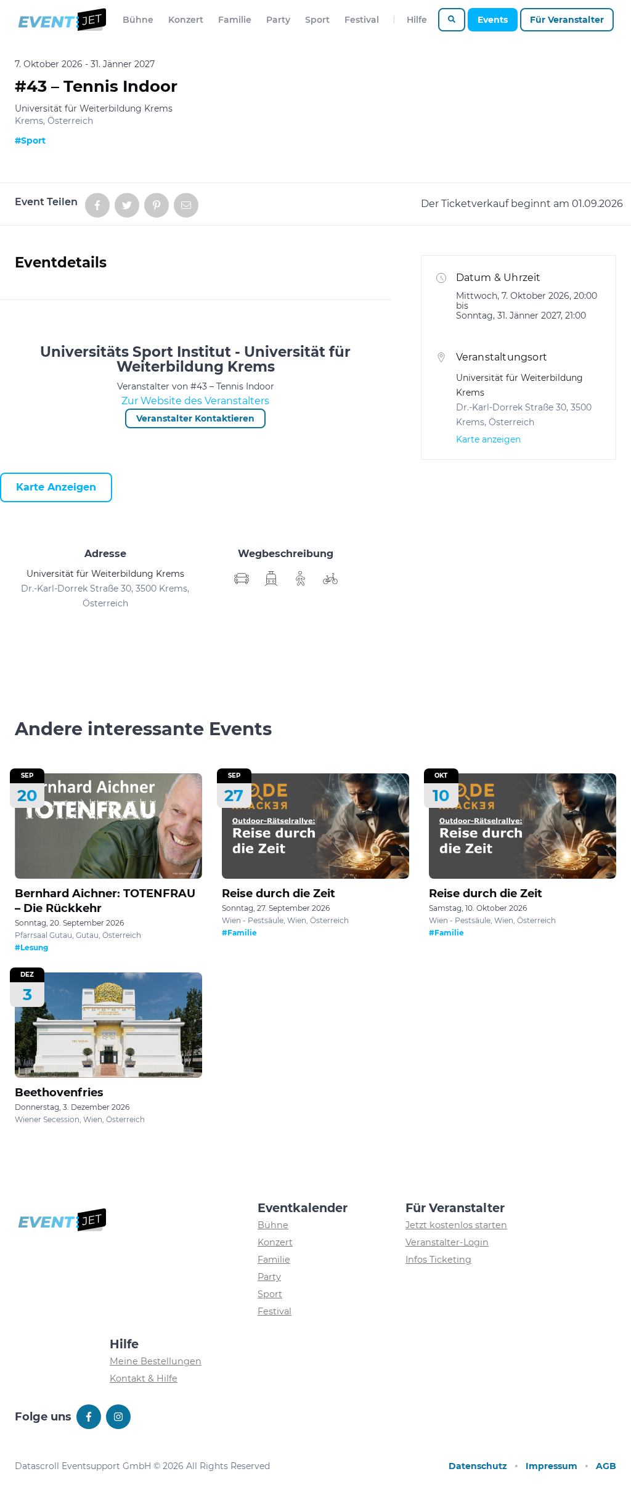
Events (493, 19)
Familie (234, 19)
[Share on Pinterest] (156, 205)
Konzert (185, 19)
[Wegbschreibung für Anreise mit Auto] (271, 578)
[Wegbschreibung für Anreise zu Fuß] (300, 578)
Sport (317, 19)
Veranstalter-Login (447, 1242)
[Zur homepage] (61, 19)
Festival (361, 19)
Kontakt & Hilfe (143, 1378)
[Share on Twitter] (127, 205)
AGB (606, 1466)
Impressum (551, 1466)
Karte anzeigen (56, 487)
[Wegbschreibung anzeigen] (241, 578)
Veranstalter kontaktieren (195, 418)
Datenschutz (478, 1466)
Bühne (138, 19)
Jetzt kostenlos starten (456, 1225)
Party (278, 19)
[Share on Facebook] (97, 205)
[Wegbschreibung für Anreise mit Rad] (330, 578)
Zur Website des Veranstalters (195, 401)
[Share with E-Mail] (186, 205)
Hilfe (417, 19)
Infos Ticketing (438, 1259)
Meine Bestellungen (156, 1361)
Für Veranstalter (567, 19)
